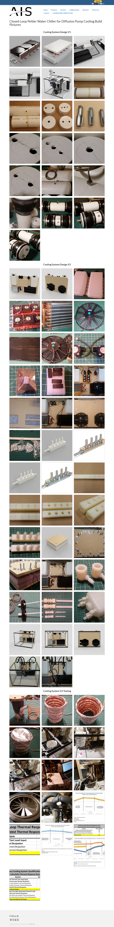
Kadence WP (32, 924)
